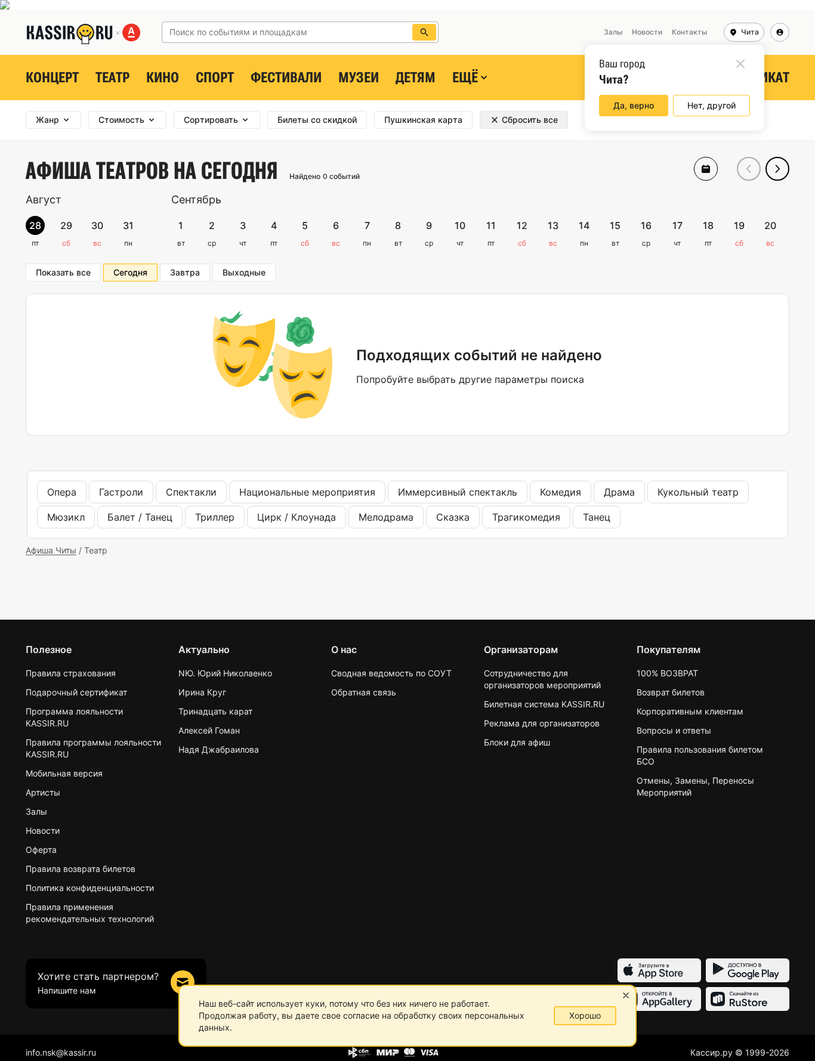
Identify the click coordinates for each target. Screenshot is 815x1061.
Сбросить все (530, 120)
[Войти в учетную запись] (779, 32)
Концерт (52, 77)
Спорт (215, 77)
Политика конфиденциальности (90, 888)
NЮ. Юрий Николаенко (225, 673)
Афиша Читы (51, 550)
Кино (162, 77)
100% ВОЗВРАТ (667, 673)
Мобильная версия (64, 773)
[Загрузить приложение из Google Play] (747, 970)
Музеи (358, 77)
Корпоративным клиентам (690, 711)
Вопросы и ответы (674, 730)
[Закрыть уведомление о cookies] (625, 995)
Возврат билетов (671, 692)
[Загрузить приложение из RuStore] (747, 999)
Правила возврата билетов (80, 869)
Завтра (185, 272)
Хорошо (585, 1015)
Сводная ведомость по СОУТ (391, 673)
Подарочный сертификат (76, 692)
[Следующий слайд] (777, 169)
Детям (416, 77)
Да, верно (633, 105)
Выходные (244, 272)
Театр (112, 77)
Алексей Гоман (209, 730)
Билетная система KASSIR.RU (544, 704)
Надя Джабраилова (218, 749)
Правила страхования (71, 673)
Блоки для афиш (517, 742)
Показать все (63, 272)
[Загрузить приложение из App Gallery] (659, 999)
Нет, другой (711, 105)
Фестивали (286, 77)
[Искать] (424, 32)
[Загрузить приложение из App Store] (659, 970)
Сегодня (130, 272)
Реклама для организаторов (542, 723)
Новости (43, 830)
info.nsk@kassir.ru (61, 1052)
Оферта (41, 850)
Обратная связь (363, 692)
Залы (36, 811)
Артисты (43, 792)
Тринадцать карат (215, 711)
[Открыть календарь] (706, 169)
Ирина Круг (202, 692)
